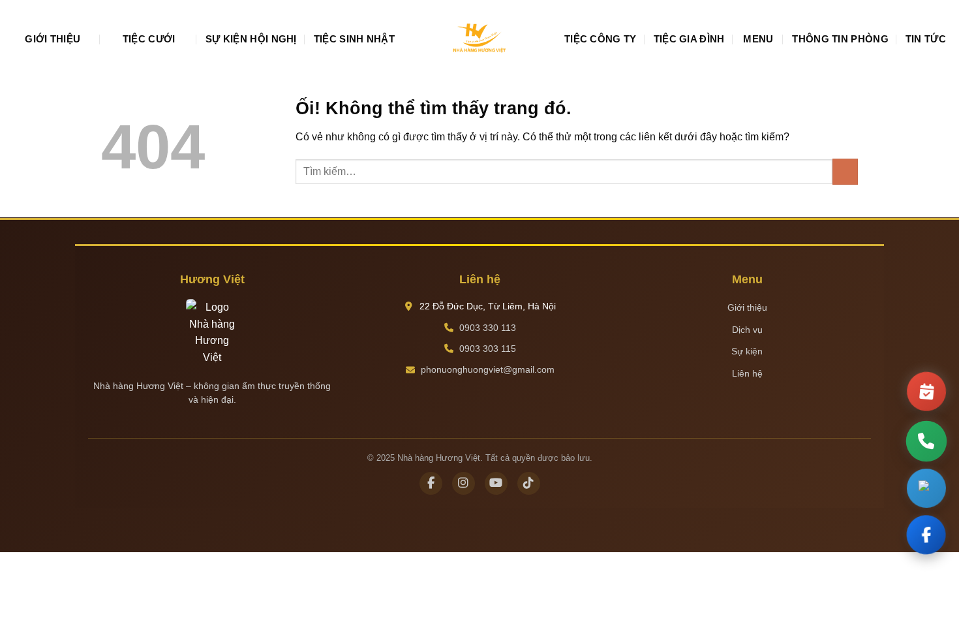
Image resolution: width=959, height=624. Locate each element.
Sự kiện (747, 351)
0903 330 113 (487, 327)
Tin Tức (926, 38)
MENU (758, 38)
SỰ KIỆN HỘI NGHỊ (251, 38)
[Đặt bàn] (926, 389)
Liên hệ (747, 373)
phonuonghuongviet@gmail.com (488, 369)
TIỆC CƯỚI (149, 38)
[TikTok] (528, 483)
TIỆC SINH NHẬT (354, 38)
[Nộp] (845, 171)
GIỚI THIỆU (52, 38)
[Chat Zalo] (926, 490)
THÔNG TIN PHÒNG (840, 38)
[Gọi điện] (926, 441)
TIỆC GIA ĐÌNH (689, 38)
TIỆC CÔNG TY (600, 38)
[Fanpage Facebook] (926, 537)
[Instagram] (463, 483)
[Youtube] (496, 483)
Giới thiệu (747, 307)
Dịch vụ (747, 329)
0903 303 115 (487, 348)
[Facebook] (430, 483)
